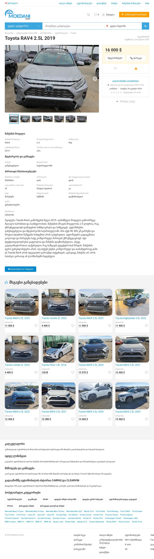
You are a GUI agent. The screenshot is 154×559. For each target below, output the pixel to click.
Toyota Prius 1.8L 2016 (54, 365)
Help (147, 3)
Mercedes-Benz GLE (74, 511)
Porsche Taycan (111, 515)
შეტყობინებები (115, 58)
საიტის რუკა (80, 535)
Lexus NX (41, 515)
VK (126, 549)
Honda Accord (85, 515)
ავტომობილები (84, 3)
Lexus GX (31, 515)
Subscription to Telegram (21, 269)
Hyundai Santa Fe (28, 518)
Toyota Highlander (96, 522)
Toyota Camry (124, 522)
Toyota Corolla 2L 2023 (54, 318)
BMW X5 (29, 522)
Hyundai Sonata (44, 518)
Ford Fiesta (100, 511)
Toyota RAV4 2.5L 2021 (127, 365)
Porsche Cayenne (12, 518)
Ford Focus (21, 515)
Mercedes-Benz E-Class (34, 511)
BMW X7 (38, 522)
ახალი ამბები (65, 3)
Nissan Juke (58, 522)
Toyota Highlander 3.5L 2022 (130, 318)
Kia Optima (73, 515)
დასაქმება (102, 3)
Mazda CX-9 (89, 511)
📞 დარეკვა (136, 58)
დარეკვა (78, 540)
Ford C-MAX (125, 511)
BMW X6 (47, 522)
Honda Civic (98, 515)
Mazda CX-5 (82, 522)
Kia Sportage (61, 515)
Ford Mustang (112, 511)
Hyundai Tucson (59, 518)
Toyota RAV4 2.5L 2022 (17, 411)
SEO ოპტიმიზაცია (133, 540)
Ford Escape (137, 511)
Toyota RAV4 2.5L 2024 (91, 365)
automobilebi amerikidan (125, 81)
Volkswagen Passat (113, 518)
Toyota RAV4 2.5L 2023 (17, 318)
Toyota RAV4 (111, 522)
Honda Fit (87, 518)
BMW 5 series (10, 522)
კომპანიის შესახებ (83, 544)
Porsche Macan (126, 515)
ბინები (114, 3)
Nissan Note (70, 522)
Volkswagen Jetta (130, 518)
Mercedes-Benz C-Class (14, 511)
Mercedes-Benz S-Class (55, 511)
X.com (128, 544)
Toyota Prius (137, 522)
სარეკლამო (80, 549)
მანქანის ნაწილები (131, 3)
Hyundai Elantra (74, 518)
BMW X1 (21, 522)
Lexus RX (50, 515)
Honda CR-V (98, 518)
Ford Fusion (10, 515)
